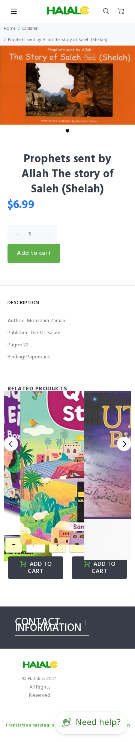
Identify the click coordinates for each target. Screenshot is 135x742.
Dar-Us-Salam (45, 333)
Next (124, 444)
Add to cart (34, 253)
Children (30, 28)
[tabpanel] (67, 85)
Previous (11, 444)
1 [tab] (67, 131)
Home (10, 28)
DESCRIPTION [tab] (23, 303)
